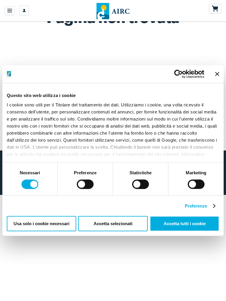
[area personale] (24, 10)
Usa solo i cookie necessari (41, 223)
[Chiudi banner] (217, 74)
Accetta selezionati (113, 223)
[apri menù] (10, 10)
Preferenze (196, 205)
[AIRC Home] (113, 10)
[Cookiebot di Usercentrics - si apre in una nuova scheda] (178, 74)
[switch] (85, 184)
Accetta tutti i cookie (185, 223)
